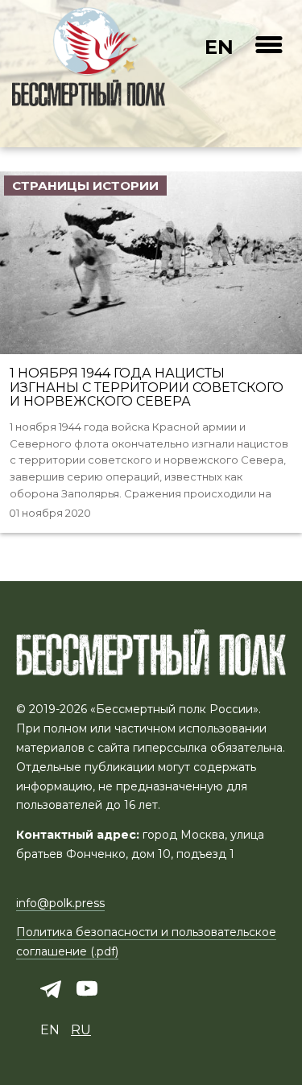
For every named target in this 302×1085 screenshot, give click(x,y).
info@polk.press (60, 903)
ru (81, 1030)
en (219, 47)
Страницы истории (85, 185)
